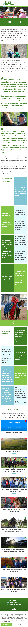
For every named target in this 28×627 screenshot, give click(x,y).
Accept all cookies (7, 624)
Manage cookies (17, 624)
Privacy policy (21, 620)
